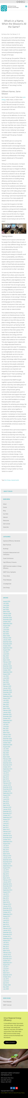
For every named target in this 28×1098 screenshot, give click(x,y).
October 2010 (7, 977)
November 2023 (7, 668)
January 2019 (7, 785)
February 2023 (7, 686)
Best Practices (7, 545)
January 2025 (7, 640)
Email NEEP (4, 1093)
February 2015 (7, 880)
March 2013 (6, 926)
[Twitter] (17, 2)
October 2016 (7, 839)
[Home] (4, 8)
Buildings (5, 548)
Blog (4, 510)
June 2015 (6, 872)
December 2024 (7, 642)
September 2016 (7, 841)
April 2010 (6, 983)
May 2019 (6, 777)
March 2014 (6, 902)
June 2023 (6, 678)
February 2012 (7, 952)
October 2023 (7, 670)
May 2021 (6, 728)
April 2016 (6, 851)
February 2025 (7, 638)
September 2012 (7, 938)
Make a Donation (10, 1042)
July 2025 (6, 627)
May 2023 (6, 680)
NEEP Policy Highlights (9, 572)
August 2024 (6, 650)
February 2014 (7, 904)
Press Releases (7, 580)
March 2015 (6, 878)
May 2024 (6, 656)
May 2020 (6, 753)
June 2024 (6, 654)
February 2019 (7, 783)
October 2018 (7, 791)
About (4, 504)
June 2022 (6, 702)
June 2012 (6, 944)
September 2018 (7, 793)
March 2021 (6, 732)
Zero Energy (7, 480)
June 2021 (6, 726)
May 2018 (6, 801)
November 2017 (7, 813)
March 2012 (6, 950)
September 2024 (7, 648)
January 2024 (7, 664)
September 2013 (7, 914)
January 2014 (7, 906)
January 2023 (7, 688)
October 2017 (7, 815)
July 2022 (6, 700)
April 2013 (6, 924)
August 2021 (6, 722)
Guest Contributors (8, 558)
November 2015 (7, 862)
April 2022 (6, 706)
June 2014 (6, 896)
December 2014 (7, 884)
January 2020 (7, 761)
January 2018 (7, 809)
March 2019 (6, 781)
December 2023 (7, 666)
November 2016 (7, 837)
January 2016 (7, 858)
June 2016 (6, 847)
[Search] (26, 2)
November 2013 (7, 910)
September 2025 (7, 623)
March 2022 (6, 708)
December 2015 (7, 860)
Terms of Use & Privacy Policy (16, 1093)
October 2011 (7, 960)
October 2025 (7, 621)
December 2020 (7, 738)
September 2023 (7, 672)
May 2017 (6, 825)
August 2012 (6, 940)
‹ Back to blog (7, 491)
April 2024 (6, 658)
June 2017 (6, 823)
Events (5, 507)
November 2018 (7, 789)
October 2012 (7, 936)
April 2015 (6, 876)
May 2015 (6, 874)
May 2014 (6, 898)
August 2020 (6, 747)
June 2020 (6, 751)
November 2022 (7, 692)
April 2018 (6, 803)
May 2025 (6, 631)
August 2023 (6, 674)
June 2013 (6, 920)
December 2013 (7, 908)
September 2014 (7, 890)
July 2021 (6, 724)
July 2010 (6, 979)
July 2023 (6, 676)
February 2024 (7, 662)
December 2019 (7, 763)
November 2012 (7, 934)
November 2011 (7, 958)
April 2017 (6, 827)
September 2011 (7, 962)
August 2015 (6, 868)
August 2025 (6, 625)
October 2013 (7, 912)
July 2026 (6, 603)
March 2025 (6, 635)
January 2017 (7, 833)
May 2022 (6, 704)
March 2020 (6, 757)
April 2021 (6, 730)
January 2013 (7, 930)
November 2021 (7, 716)
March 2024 (6, 660)
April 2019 (6, 779)
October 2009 (7, 985)
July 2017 (6, 821)
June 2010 (6, 981)
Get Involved (6, 524)
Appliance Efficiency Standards (11, 541)
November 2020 (7, 740)
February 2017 (7, 831)
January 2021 (7, 736)
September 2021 (7, 720)
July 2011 (6, 967)
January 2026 (7, 615)
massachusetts (15, 480)
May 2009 (6, 987)
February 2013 (7, 928)
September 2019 (7, 769)
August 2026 (6, 601)
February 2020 (7, 759)
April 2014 (6, 900)
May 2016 (6, 849)
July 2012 (6, 942)
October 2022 (7, 694)
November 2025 (7, 619)
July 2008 (6, 989)
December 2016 (7, 835)
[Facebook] (20, 2)
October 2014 (7, 888)
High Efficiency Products (9, 562)
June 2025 (6, 629)
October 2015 (7, 864)
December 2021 (7, 714)
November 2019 (7, 765)
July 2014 (6, 894)
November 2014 (7, 886)
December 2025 (7, 617)
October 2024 (7, 646)
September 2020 (7, 744)
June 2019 (6, 775)
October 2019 (7, 767)
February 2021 (7, 734)
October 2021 (7, 718)
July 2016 (6, 845)
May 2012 (6, 946)
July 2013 (6, 918)
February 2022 (7, 710)
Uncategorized (7, 583)
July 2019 (6, 773)
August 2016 (6, 843)
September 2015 (7, 866)
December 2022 (7, 690)
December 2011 (7, 956)
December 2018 (7, 787)
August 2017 (6, 819)
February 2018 (7, 807)
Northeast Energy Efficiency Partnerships (13, 7)
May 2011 (6, 971)
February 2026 (7, 613)
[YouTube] (24, 2)
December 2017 (7, 811)
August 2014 (6, 892)
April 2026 (6, 609)
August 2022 (6, 698)
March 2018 (6, 805)
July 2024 (6, 652)
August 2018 (6, 795)
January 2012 (7, 954)
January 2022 (7, 712)
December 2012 (7, 932)
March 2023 (6, 684)
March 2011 (6, 973)
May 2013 (6, 922)
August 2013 (6, 916)
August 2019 (6, 771)
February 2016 (7, 855)
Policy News (6, 576)
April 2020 (6, 755)
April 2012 (6, 948)
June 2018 (6, 799)
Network (5, 517)
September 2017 (7, 817)
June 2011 (6, 969)
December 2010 (7, 975)
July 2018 (6, 797)
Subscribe (6, 527)
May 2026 (6, 607)
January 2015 (7, 882)
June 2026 (6, 605)
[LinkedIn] (22, 2)
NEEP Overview (7, 1005)
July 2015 (6, 870)
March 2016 (6, 853)
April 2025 (6, 633)
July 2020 (6, 749)
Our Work (5, 514)
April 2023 (6, 682)
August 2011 (6, 964)
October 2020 (7, 742)
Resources (6, 520)
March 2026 (6, 611)
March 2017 (6, 829)
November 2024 (7, 644)
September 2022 (7, 696)
